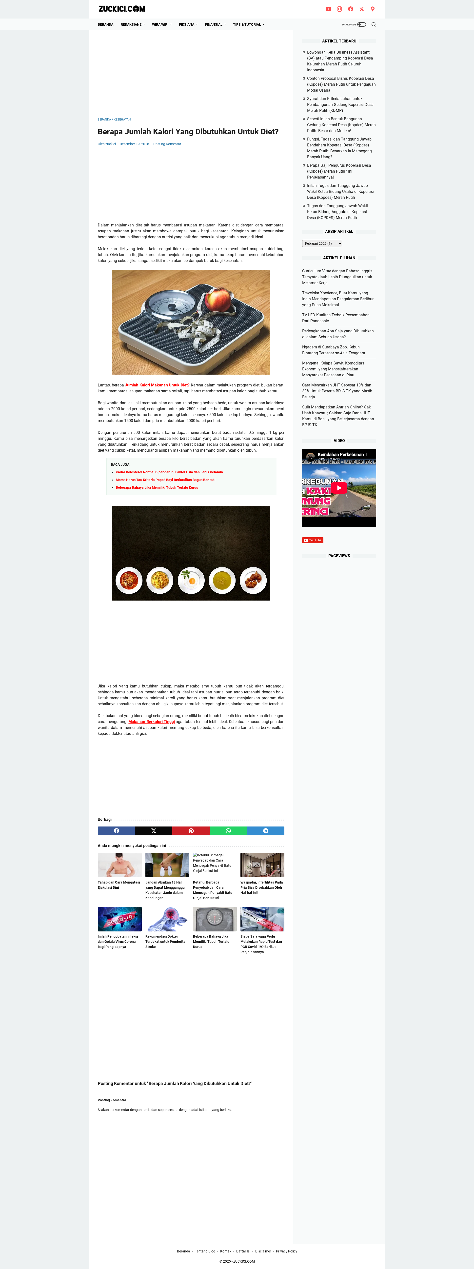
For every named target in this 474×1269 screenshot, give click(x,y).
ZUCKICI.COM (244, 1261)
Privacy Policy (286, 1251)
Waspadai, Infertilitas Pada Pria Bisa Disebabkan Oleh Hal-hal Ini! (261, 887)
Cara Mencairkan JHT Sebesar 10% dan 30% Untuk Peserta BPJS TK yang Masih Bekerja (337, 391)
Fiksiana (186, 24)
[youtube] (328, 9)
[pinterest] (191, 830)
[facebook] (350, 9)
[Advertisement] (191, 73)
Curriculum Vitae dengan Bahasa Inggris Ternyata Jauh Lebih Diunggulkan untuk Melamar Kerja (337, 277)
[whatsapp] (228, 830)
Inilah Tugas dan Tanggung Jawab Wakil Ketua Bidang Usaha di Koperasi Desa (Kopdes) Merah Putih (340, 191)
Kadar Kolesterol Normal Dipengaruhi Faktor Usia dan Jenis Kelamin (169, 472)
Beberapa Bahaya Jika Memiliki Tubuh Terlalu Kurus (157, 487)
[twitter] (361, 9)
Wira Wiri (160, 24)
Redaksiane (131, 24)
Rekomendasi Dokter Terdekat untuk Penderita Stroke (165, 941)
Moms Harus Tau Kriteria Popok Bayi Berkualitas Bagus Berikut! (166, 480)
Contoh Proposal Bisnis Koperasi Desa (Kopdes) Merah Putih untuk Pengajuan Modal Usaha (341, 84)
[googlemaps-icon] (372, 9)
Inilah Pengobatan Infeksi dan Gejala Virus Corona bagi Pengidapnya (118, 941)
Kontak (225, 1251)
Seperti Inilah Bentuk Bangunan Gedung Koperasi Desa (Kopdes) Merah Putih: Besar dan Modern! (341, 125)
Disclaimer (263, 1251)
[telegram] (265, 830)
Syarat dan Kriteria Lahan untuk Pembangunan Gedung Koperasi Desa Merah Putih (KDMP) (340, 104)
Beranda (105, 24)
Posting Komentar (167, 144)
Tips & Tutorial (247, 24)
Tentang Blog (205, 1251)
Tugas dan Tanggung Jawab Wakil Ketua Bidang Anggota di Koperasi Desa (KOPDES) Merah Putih (337, 211)
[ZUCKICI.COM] (125, 9)
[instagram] (339, 9)
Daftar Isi (243, 1251)
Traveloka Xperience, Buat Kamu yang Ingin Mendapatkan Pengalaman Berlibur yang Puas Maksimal (338, 299)
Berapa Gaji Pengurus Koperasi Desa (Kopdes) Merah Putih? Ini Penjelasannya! (339, 171)
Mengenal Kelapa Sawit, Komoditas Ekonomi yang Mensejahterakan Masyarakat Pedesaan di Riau (333, 369)
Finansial (213, 24)
